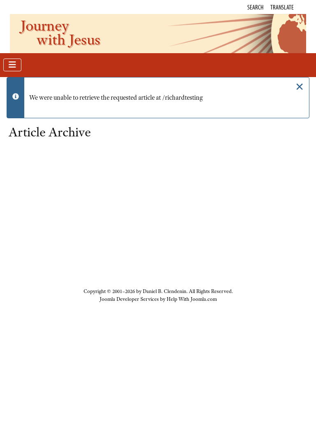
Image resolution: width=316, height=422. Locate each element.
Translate (282, 7)
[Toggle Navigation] (12, 65)
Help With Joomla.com (192, 299)
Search (255, 7)
